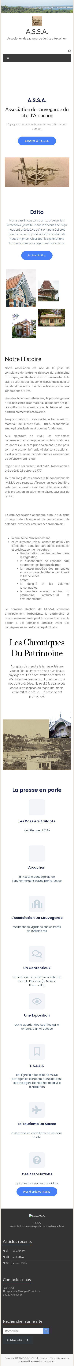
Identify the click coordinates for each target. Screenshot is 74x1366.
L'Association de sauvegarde (37, 917)
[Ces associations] (37, 1160)
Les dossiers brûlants (37, 821)
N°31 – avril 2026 (13, 1256)
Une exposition (37, 1015)
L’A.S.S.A (37, 1065)
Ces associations (37, 1174)
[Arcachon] (37, 853)
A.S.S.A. (37, 31)
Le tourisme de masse (37, 1123)
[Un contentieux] (37, 954)
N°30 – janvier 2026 (15, 1263)
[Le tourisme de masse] (37, 1110)
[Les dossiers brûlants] (37, 807)
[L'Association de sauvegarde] (37, 904)
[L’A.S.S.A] (37, 1052)
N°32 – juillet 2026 (14, 1250)
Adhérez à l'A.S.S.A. (18, 1340)
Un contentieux (36, 967)
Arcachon (37, 867)
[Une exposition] (37, 1001)
